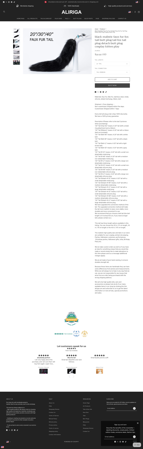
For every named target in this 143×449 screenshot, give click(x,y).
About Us (51, 403)
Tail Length (99, 60)
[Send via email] (103, 92)
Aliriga (97, 50)
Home (96, 29)
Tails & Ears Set (87, 409)
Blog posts (86, 422)
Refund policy (53, 422)
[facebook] (3, 2)
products (102, 29)
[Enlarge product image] (57, 51)
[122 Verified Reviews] (71, 326)
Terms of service (54, 428)
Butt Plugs (86, 418)
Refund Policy (53, 418)
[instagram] (8, 2)
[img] (71, 348)
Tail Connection (101, 68)
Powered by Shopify (71, 441)
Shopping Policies (54, 409)
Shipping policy (53, 431)
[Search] (4, 12)
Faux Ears (86, 412)
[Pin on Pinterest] (100, 92)
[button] (106, 92)
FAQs (50, 406)
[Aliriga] (71, 12)
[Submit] (134, 436)
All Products (86, 406)
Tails (84, 415)
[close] (138, 423)
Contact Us (52, 412)
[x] (6, 2)
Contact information (55, 434)
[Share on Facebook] (95, 92)
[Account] (135, 12)
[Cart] (139, 12)
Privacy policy (53, 425)
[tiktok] (14, 2)
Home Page (86, 403)
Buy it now (112, 85)
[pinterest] (11, 2)
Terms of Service (54, 415)
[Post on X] (98, 92)
